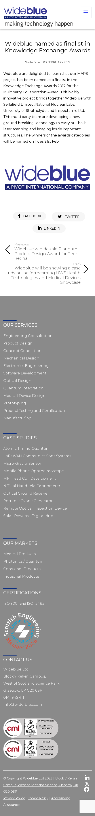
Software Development (24, 373)
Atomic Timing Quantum (26, 448)
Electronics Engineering (26, 366)
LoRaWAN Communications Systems (37, 456)
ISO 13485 (35, 603)
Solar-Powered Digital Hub (28, 516)
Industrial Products (21, 576)
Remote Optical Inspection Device (35, 508)
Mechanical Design (21, 358)
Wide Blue (32, 62)
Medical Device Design (24, 396)
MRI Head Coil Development (29, 478)
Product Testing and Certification (34, 411)
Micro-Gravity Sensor (22, 463)
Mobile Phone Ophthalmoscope (33, 471)
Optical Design (17, 381)
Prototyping (14, 403)
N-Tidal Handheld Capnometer (31, 486)
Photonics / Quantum (23, 561)
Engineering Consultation (28, 336)
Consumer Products (21, 569)
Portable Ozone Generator (28, 501)
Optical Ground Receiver (26, 493)
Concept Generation (22, 351)
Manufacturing (17, 418)
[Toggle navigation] (86, 12)
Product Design (18, 343)
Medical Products (19, 554)
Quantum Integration (23, 388)
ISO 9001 (11, 603)
